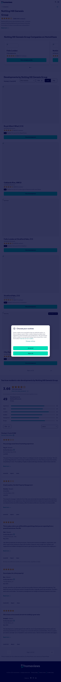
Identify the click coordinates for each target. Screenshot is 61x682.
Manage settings (30, 341)
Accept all (30, 348)
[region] (30, 341)
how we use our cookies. (27, 338)
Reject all (30, 353)
